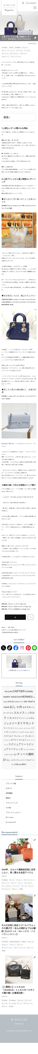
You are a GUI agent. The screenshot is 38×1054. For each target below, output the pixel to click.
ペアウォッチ (7, 740)
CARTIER (19, 691)
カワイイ (16, 718)
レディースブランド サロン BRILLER (12, 62)
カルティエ (5, 944)
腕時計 (24, 764)
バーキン (27, 732)
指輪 (20, 764)
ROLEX (11, 702)
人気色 (16, 764)
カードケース (6, 883)
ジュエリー (10, 723)
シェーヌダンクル (7, 886)
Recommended (11, 822)
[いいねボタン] (15, 617)
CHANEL (5, 47)
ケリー (23, 718)
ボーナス (5, 1006)
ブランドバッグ (12, 803)
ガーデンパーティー (30, 880)
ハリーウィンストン (8, 947)
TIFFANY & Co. (19, 701)
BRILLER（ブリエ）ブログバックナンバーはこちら (16, 606)
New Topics (10, 817)
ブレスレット (19, 736)
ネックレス (27, 728)
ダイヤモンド (25, 723)
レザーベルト (9, 754)
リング (25, 749)
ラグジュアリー (17, 744)
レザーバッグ (6, 56)
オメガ (27, 713)
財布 (22, 889)
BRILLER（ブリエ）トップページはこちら (14, 604)
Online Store (19, 1024)
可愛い (12, 1006)
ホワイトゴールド (18, 740)
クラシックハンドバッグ (9, 50)
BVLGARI (8, 692)
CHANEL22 (13, 1000)
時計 (4, 950)
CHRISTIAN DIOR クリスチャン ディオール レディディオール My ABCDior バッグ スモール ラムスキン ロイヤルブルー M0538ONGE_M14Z (19, 302)
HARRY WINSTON (12, 697)
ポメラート (29, 740)
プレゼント (24, 53)
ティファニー (9, 728)
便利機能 (9, 793)
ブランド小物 (11, 783)
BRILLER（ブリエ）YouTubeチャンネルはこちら (16, 609)
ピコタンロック (15, 53)
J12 (34, 697)
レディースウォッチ (20, 947)
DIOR (11, 47)
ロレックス (11, 760)
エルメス (26, 47)
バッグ (21, 732)
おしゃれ (16, 706)
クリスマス (20, 50)
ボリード (16, 889)
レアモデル (31, 749)
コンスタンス (29, 883)
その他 (8, 808)
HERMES (18, 47)
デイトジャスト (19, 728)
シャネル (28, 50)
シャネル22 (13, 1003)
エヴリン (13, 880)
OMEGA (5, 701)
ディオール (5, 53)
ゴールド (21, 944)
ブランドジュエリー (13, 812)
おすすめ (27, 707)
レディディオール (16, 56)
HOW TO (9, 788)
